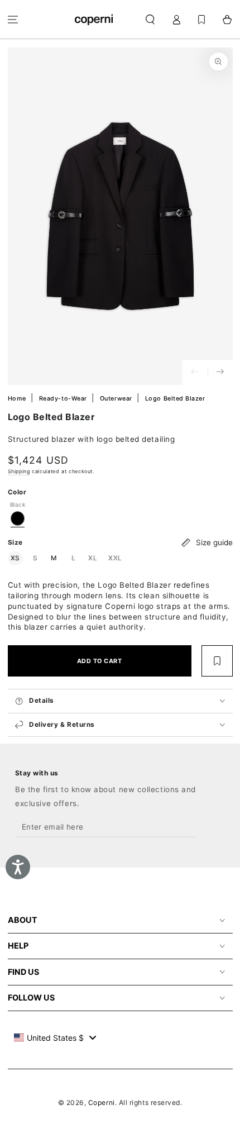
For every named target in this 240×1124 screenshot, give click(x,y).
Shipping (19, 471)
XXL (116, 558)
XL (94, 558)
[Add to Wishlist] (217, 661)
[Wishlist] (201, 19)
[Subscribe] (187, 827)
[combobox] (55, 1037)
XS (17, 558)
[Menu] (13, 19)
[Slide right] (220, 372)
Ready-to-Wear (64, 398)
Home (18, 398)
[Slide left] (195, 372)
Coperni (101, 1102)
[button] (150, 19)
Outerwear (117, 398)
